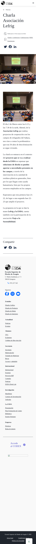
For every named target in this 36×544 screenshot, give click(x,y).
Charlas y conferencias (14, 37)
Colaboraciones (24, 37)
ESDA (31, 37)
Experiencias (11, 41)
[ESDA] (6, 3)
